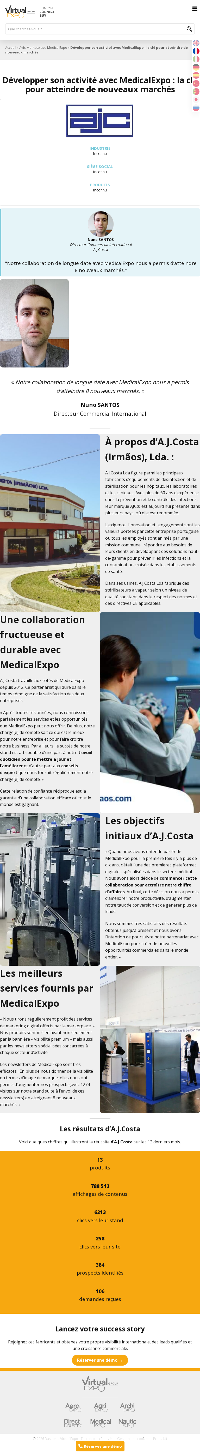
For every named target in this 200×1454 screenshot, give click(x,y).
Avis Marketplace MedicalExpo (43, 47)
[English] (196, 42)
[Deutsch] (196, 67)
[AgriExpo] (100, 1407)
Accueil (10, 47)
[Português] (196, 91)
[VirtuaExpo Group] (100, 1386)
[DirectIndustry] (73, 1423)
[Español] (196, 75)
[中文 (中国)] (196, 83)
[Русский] (196, 107)
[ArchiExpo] (127, 1407)
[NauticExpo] (127, 1423)
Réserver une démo (97, 1360)
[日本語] (196, 99)
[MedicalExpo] (100, 1423)
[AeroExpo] (73, 1407)
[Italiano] (196, 59)
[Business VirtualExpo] (100, 11)
